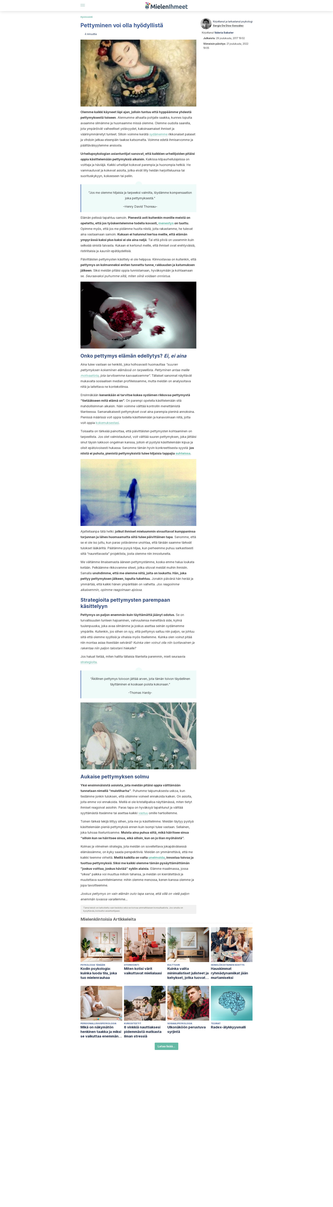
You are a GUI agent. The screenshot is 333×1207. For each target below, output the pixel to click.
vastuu (143, 813)
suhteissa (183, 453)
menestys (166, 223)
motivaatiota (89, 375)
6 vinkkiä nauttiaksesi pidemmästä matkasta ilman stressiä (142, 1031)
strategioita (88, 662)
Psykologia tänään (92, 965)
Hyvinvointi (86, 17)
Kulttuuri (173, 965)
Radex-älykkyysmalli (228, 1027)
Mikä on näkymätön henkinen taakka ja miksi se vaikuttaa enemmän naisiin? (100, 1031)
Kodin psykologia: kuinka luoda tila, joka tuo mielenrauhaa (98, 973)
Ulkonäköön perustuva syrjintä (186, 1029)
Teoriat (216, 1023)
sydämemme (158, 134)
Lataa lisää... (166, 1046)
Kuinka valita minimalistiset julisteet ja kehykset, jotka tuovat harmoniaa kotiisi (188, 973)
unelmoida (156, 857)
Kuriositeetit (132, 1023)
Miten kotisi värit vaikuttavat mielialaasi (143, 971)
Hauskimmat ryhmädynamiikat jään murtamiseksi (229, 973)
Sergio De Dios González (228, 25)
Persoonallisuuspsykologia (98, 1023)
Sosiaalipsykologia (179, 1023)
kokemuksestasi (107, 423)
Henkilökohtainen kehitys (227, 965)
